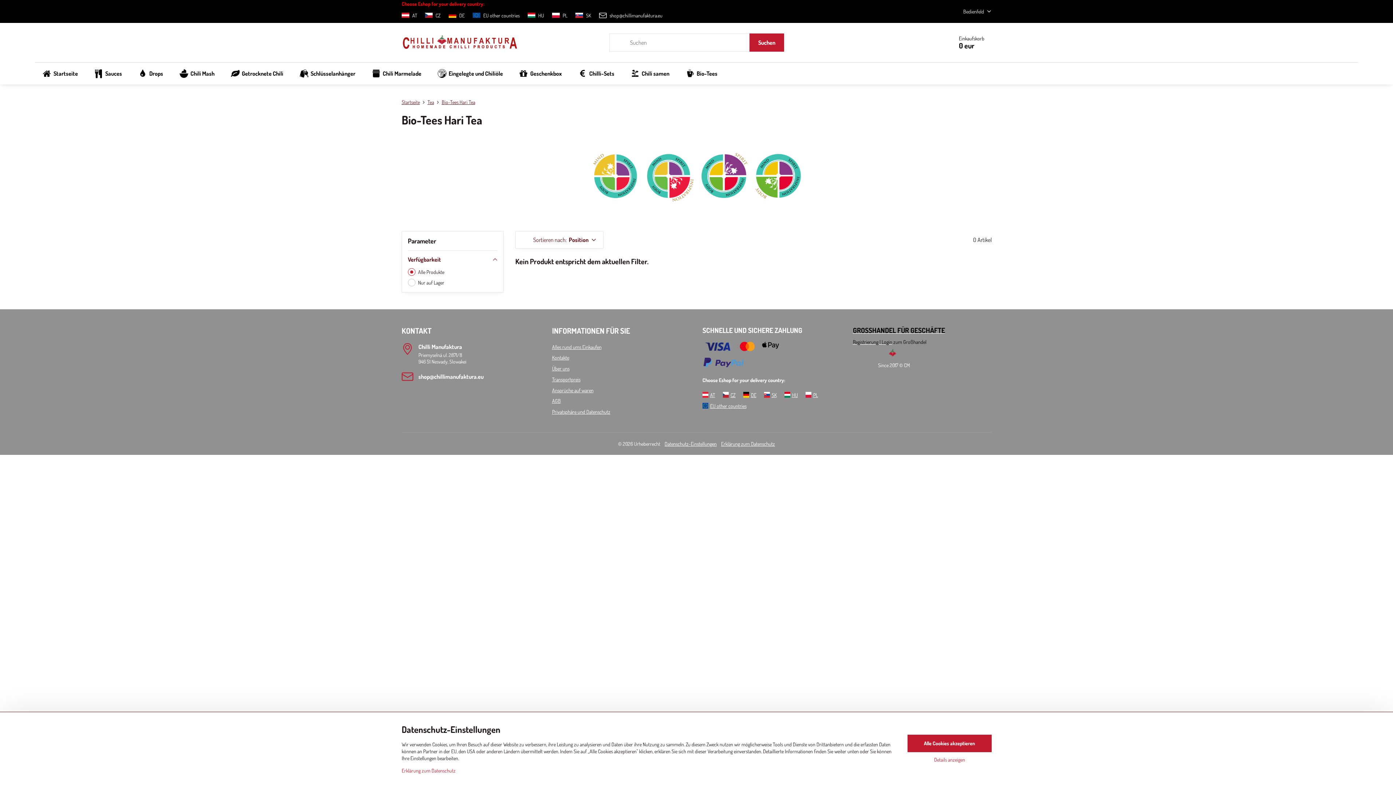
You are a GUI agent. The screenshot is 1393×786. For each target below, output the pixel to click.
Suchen (766, 42)
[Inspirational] (669, 201)
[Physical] (778, 201)
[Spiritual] (724, 201)
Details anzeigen (949, 760)
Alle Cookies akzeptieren (949, 743)
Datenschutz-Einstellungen (691, 444)
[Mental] (614, 201)
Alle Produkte (431, 272)
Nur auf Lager (431, 282)
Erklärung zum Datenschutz (748, 444)
